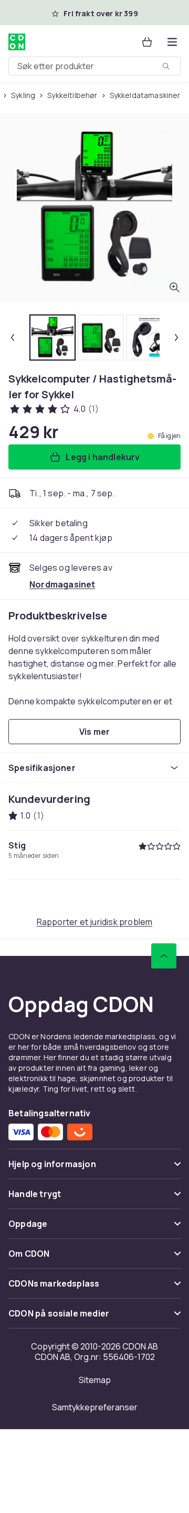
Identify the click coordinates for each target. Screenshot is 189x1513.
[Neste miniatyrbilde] (176, 337)
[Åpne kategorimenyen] (172, 42)
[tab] (52, 337)
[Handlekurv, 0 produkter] (147, 42)
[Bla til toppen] (163, 955)
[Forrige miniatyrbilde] (12, 337)
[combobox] (94, 66)
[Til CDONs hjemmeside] (17, 42)
